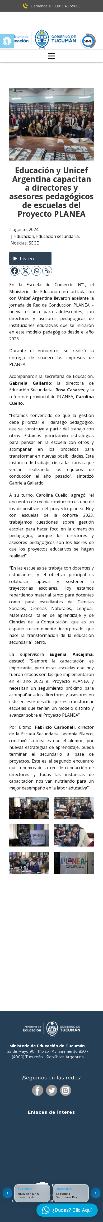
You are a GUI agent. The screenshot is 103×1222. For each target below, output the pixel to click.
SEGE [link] (34, 243)
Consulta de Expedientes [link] (51, 1122)
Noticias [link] (19, 243)
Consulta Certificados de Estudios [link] (51, 1152)
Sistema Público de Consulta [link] (51, 1133)
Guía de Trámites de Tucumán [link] (51, 1142)
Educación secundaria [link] (57, 236)
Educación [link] (24, 236)
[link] (7, 41)
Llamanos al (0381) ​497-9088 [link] (55, 5)
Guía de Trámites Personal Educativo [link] (51, 1161)
